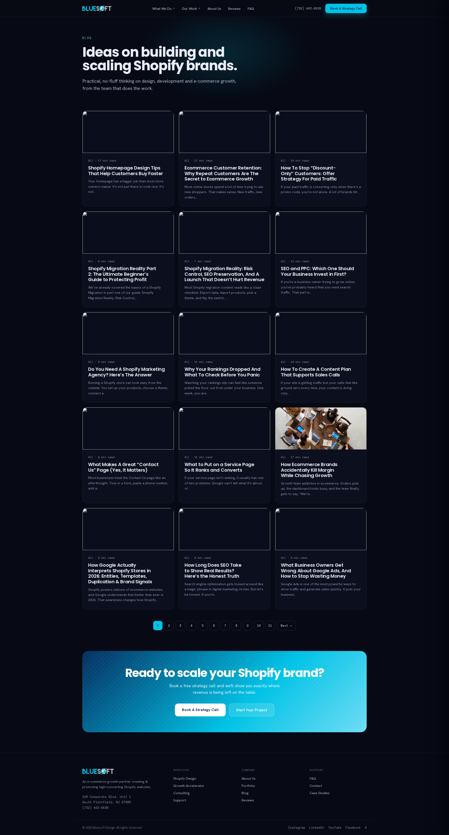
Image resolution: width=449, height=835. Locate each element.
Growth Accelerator (188, 785)
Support (179, 800)
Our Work (191, 8)
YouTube (334, 827)
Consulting (181, 793)
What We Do (163, 8)
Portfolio (248, 785)
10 (259, 625)
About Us (214, 8)
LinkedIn (316, 827)
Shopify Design (184, 778)
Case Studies (320, 793)
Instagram (296, 827)
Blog (245, 793)
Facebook (353, 827)
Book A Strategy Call (346, 8)
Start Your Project (251, 710)
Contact (316, 785)
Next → (286, 625)
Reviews (234, 8)
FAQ (251, 8)
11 (270, 625)
